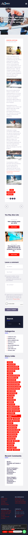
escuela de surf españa (13, 384)
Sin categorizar (12, 345)
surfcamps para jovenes (13, 429)
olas (9, 411)
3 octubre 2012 (14, 219)
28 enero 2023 (14, 244)
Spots (9, 347)
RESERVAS (18, 516)
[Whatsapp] (24, 531)
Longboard (10, 402)
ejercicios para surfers (13, 375)
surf (9, 421)
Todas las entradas (14, 24)
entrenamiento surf (12, 377)
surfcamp (10, 423)
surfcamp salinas (12, 427)
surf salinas (11, 443)
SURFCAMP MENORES (20, 503)
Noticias (14, 40)
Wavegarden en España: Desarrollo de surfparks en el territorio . (14, 248)
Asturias (10, 362)
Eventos (9, 40)
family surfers (11, 391)
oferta (10, 343)
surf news (16, 440)
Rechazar (11, 531)
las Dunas (10, 397)
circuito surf (10, 192)
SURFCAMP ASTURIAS (20, 501)
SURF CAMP (18, 498)
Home (7, 24)
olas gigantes (15, 411)
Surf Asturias (15, 421)
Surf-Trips (11, 348)
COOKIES (3, 501)
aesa (11, 189)
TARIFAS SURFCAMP (6, 512)
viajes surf (16, 449)
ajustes (13, 529)
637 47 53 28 (19, 510)
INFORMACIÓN (19, 515)
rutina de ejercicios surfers (12, 416)
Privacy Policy (16, 299)
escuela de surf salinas (13, 388)
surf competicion (12, 436)
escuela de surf (11, 379)
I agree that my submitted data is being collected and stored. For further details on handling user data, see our (14, 297)
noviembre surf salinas (13, 408)
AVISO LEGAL (4, 498)
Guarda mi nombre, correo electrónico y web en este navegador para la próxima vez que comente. (13, 278)
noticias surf (11, 404)
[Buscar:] (14, 323)
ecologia (10, 373)
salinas (9, 418)
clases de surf (11, 364)
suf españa (16, 418)
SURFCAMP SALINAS (6, 510)
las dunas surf (11, 399)
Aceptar (5, 531)
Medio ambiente (12, 340)
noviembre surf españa (13, 406)
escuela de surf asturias (13, 382)
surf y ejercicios (12, 447)
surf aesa (9, 194)
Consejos (10, 336)
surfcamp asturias (12, 425)
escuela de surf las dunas (14, 386)
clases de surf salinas (13, 368)
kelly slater (11, 395)
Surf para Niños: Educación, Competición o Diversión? (12, 472)
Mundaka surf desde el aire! (14, 464)
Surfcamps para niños (13, 432)
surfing (9, 440)
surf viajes (10, 445)
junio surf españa (12, 393)
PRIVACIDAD (4, 500)
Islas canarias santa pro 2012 (14, 222)
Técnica (10, 350)
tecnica (9, 449)
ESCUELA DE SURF (19, 500)
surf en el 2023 (11, 438)
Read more (14, 227)
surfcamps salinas (12, 434)
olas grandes (11, 413)
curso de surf (11, 371)
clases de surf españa (13, 366)
